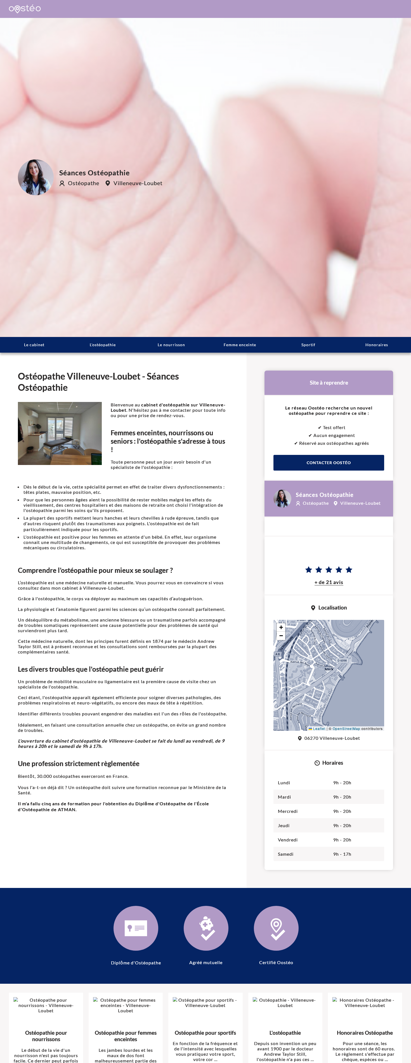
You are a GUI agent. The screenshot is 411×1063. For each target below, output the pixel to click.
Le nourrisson (171, 344)
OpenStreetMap (346, 728)
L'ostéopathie (103, 344)
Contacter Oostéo (329, 462)
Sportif (308, 344)
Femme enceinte (240, 344)
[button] (329, 666)
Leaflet (318, 728)
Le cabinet (34, 344)
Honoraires (376, 344)
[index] (25, 9)
